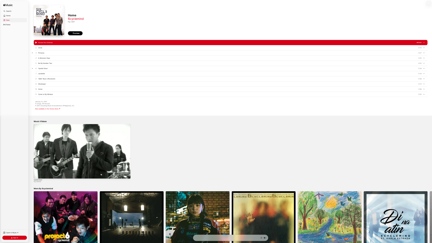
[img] (8, 5)
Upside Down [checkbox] (43, 68)
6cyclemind (76, 18)
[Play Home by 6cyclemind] (36, 89)
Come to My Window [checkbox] (45, 94)
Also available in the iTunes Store (46, 109)
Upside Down (38, 180)
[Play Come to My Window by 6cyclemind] (36, 94)
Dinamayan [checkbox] (42, 84)
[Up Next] (261, 237)
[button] (14, 11)
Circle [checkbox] (40, 48)
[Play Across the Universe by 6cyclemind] (36, 43)
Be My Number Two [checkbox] (45, 63)
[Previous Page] (31, 223)
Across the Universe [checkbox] (45, 42)
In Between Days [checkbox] (44, 58)
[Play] (36, 175)
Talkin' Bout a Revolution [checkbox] (46, 79)
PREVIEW (419, 42)
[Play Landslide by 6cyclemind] (36, 74)
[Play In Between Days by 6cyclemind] (36, 58)
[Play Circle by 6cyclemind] (36, 48)
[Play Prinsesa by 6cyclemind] (36, 53)
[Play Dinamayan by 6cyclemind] (36, 84)
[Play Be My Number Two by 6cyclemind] (36, 63)
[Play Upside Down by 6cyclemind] (36, 69)
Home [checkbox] (40, 89)
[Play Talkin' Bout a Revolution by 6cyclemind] (36, 79)
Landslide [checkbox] (41, 73)
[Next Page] (429, 223)
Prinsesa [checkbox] (41, 53)
